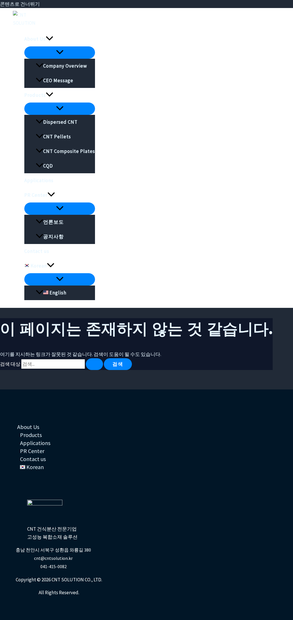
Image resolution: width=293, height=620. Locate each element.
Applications (39, 180)
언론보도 (53, 222)
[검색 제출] (94, 364)
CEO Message (58, 80)
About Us (35, 39)
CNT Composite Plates (69, 151)
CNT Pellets (57, 136)
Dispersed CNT (60, 122)
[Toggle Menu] (59, 52)
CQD (48, 166)
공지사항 (53, 236)
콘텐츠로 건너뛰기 (20, 4)
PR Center (35, 195)
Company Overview (65, 66)
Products (35, 95)
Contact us (36, 251)
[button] (49, 39)
